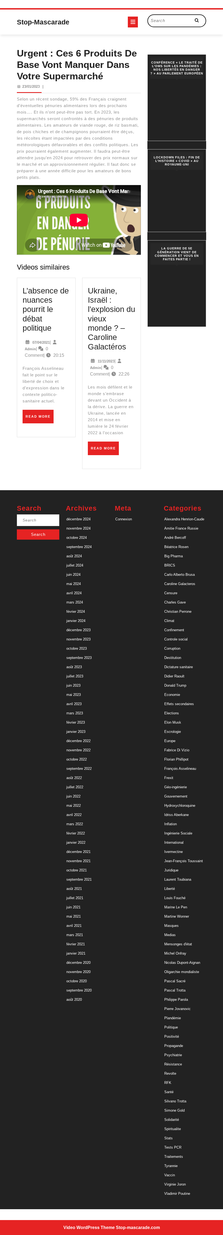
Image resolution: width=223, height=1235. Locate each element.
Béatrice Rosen (176, 547)
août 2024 (74, 556)
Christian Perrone (177, 611)
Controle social (176, 639)
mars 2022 (74, 824)
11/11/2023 (106, 361)
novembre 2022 (78, 750)
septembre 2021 (79, 879)
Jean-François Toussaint (183, 861)
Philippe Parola (176, 1000)
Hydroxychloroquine (179, 805)
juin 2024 (73, 575)
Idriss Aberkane (176, 815)
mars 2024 (74, 602)
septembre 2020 (79, 990)
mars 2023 (74, 713)
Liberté (169, 889)
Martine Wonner (176, 916)
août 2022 (74, 778)
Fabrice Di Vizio (176, 750)
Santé (169, 1092)
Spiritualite (172, 1129)
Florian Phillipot (176, 759)
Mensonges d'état (178, 944)
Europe (169, 741)
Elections (171, 713)
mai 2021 (73, 916)
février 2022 (75, 833)
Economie (172, 695)
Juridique (171, 870)
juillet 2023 (74, 676)
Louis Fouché (174, 898)
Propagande (173, 1046)
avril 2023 (74, 704)
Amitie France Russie (181, 528)
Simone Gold (174, 1110)
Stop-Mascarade (43, 22)
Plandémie (172, 1018)
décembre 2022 (78, 741)
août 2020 (74, 1000)
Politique (171, 1027)
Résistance (173, 1064)
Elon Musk (172, 722)
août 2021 (74, 889)
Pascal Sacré (174, 981)
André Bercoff (175, 538)
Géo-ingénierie (175, 787)
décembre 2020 (78, 963)
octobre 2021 (76, 870)
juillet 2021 (74, 898)
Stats (168, 1138)
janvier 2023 (75, 732)
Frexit (168, 778)
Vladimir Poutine (177, 1194)
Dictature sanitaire (178, 667)
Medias (170, 935)
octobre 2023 (76, 648)
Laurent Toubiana (177, 879)
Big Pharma (173, 556)
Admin (30, 349)
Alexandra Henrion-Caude (184, 519)
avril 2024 (74, 593)
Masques (171, 926)
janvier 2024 (75, 621)
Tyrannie (171, 1166)
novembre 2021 (78, 861)
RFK (167, 1083)
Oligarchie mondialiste (181, 972)
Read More (40, 418)
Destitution (172, 658)
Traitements (173, 1157)
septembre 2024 (79, 547)
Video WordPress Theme (89, 1227)
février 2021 (75, 944)
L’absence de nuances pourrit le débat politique (46, 309)
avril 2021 (74, 926)
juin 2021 (73, 907)
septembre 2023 (79, 658)
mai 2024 (73, 584)
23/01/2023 (31, 87)
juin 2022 (73, 796)
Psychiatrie (173, 1055)
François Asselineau (180, 769)
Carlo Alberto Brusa (179, 575)
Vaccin (169, 1175)
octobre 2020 (76, 981)
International (174, 842)
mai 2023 (73, 695)
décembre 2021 (78, 852)
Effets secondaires (179, 704)
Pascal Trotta (174, 990)
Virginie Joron (175, 1184)
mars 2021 (74, 935)
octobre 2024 (76, 538)
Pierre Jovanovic (177, 1009)
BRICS (169, 565)
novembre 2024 (78, 528)
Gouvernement (175, 796)
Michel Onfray (175, 953)
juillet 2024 (74, 565)
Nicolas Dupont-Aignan (182, 963)
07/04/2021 (41, 342)
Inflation (170, 824)
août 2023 (74, 667)
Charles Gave (175, 602)
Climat (169, 621)
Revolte (170, 1073)
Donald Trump (175, 685)
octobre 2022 (76, 759)
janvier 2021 (75, 953)
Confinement (174, 630)
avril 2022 (74, 815)
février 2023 (75, 722)
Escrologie (172, 732)
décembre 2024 (78, 519)
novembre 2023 (78, 639)
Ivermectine (173, 852)
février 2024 (75, 611)
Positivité (171, 1036)
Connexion (123, 519)
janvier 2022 (75, 842)
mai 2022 (73, 805)
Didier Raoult (174, 676)
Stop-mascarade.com (138, 1227)
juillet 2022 (74, 787)
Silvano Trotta (175, 1101)
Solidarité (171, 1120)
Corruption (172, 648)
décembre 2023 (78, 630)
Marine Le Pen (175, 907)
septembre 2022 (79, 769)
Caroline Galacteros (179, 584)
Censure (170, 593)
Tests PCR (172, 1147)
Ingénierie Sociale (178, 833)
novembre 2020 (78, 972)
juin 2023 (73, 685)
